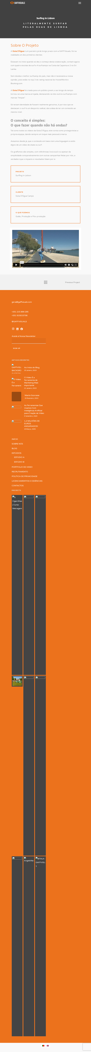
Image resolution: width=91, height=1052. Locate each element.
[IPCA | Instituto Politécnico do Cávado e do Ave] (17, 681)
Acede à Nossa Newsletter (24, 336)
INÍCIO (15, 439)
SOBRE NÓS (17, 444)
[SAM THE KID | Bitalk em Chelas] (40, 766)
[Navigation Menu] (79, 3)
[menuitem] (43, 1045)
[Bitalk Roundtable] (28, 766)
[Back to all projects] (45, 281)
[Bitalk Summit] (17, 946)
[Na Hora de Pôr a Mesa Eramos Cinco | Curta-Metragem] (40, 585)
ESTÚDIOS (16, 453)
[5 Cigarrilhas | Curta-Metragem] (17, 585)
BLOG (14, 448)
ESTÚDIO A (19, 457)
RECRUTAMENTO (20, 472)
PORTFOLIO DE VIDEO (22, 467)
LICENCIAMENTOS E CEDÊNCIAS (27, 481)
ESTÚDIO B (19, 462)
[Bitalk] (40, 946)
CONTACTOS (18, 485)
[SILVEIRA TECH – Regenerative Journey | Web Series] (28, 585)
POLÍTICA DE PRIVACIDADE (24, 476)
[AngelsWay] (28, 946)
